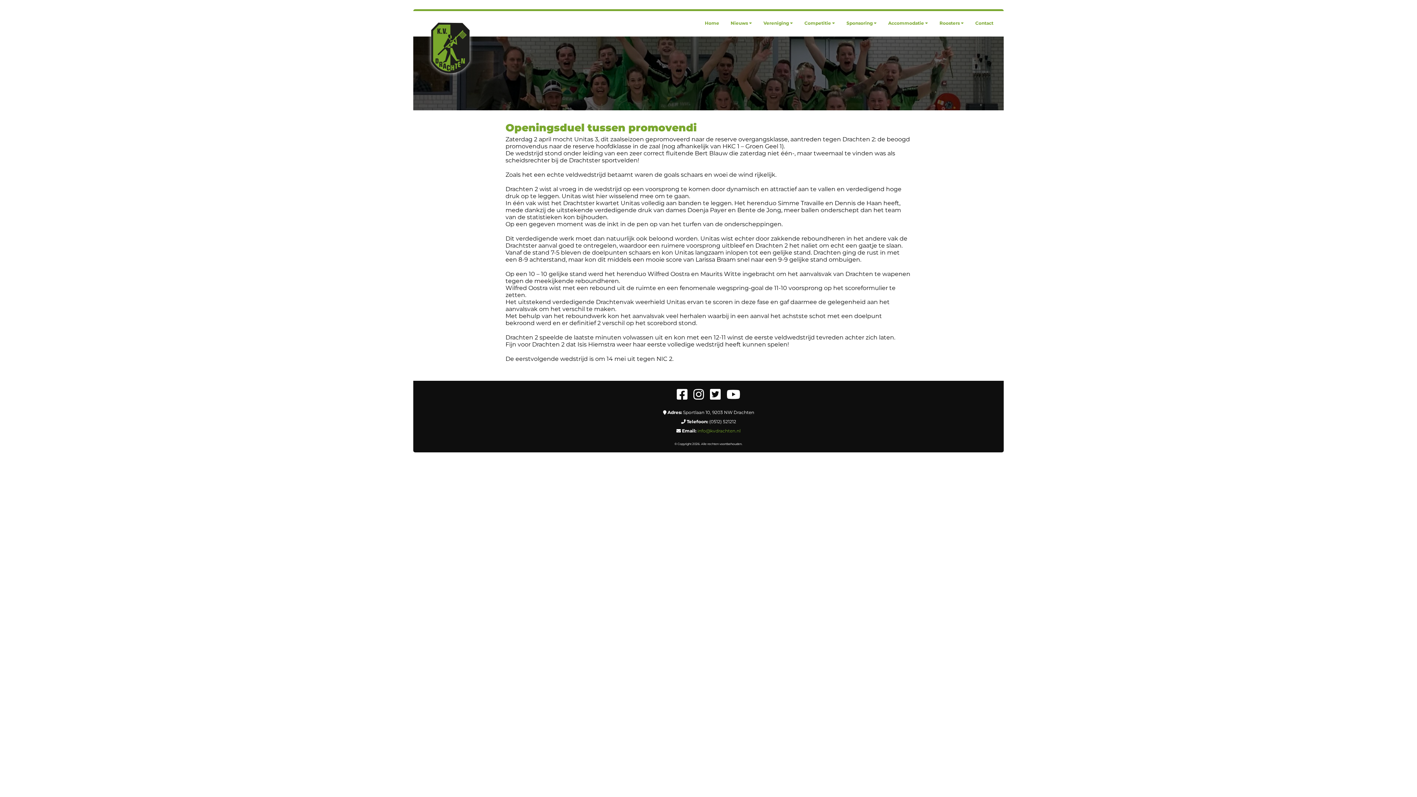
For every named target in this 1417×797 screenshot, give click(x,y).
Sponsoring (860, 23)
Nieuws (739, 23)
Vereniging (776, 23)
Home (712, 23)
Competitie (817, 23)
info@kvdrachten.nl (719, 431)
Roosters (950, 23)
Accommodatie (906, 23)
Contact (984, 23)
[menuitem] (712, 23)
